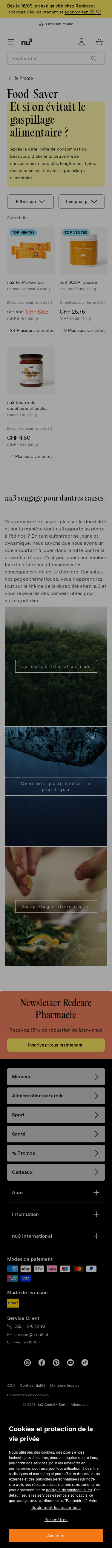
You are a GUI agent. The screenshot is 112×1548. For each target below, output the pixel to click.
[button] (58, 767)
